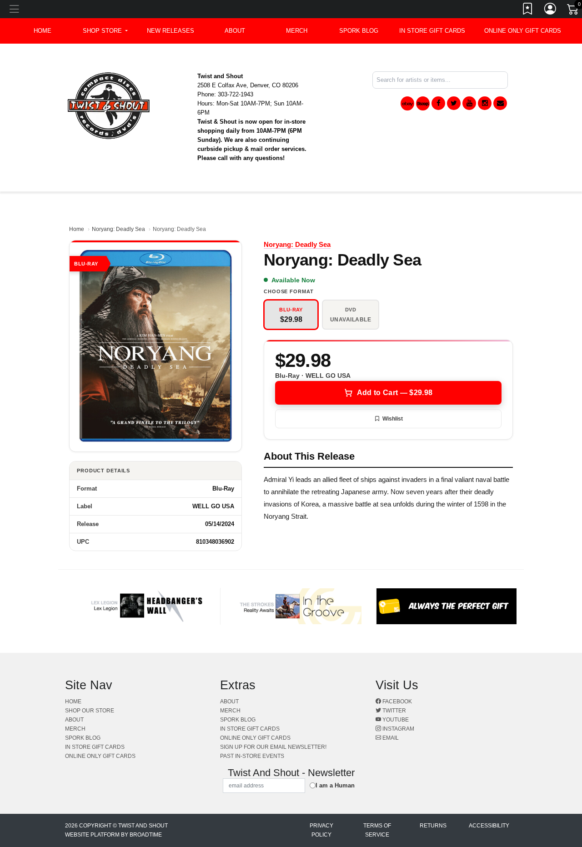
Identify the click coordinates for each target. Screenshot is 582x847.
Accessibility (489, 825)
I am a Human (335, 785)
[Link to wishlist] (528, 10)
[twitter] (454, 103)
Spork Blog (358, 30)
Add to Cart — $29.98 (394, 392)
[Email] (500, 103)
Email (390, 738)
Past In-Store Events (252, 756)
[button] (105, 31)
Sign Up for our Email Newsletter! (273, 747)
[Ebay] (407, 103)
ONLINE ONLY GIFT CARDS (522, 30)
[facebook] (438, 103)
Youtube (395, 720)
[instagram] (484, 103)
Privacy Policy (321, 830)
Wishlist (392, 419)
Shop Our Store (89, 710)
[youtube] (469, 103)
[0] (573, 10)
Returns (433, 825)
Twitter (393, 710)
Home (76, 229)
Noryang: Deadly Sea (118, 229)
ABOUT (235, 30)
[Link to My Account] (550, 10)
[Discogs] (423, 103)
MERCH (296, 30)
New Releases (170, 30)
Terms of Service (377, 830)
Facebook (396, 701)
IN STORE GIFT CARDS (432, 30)
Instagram (397, 729)
